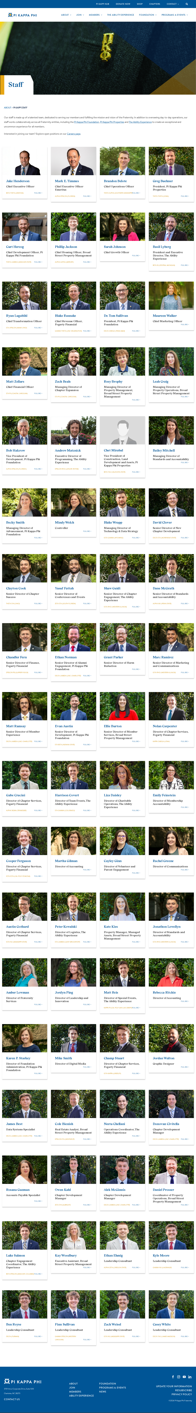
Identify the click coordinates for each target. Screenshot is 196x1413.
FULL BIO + (38, 193)
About (7, 107)
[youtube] (184, 1377)
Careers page (73, 133)
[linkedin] (190, 1377)
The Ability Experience (140, 122)
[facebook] (173, 1377)
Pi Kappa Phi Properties (112, 122)
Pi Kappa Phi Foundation (86, 122)
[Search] (187, 4)
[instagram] (179, 1377)
